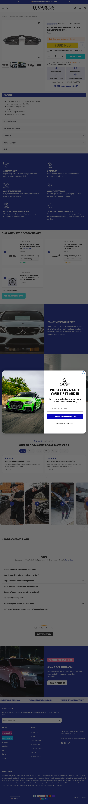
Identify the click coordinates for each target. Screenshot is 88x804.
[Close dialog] (83, 373)
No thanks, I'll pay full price (64, 423)
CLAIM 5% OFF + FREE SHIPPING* (65, 416)
